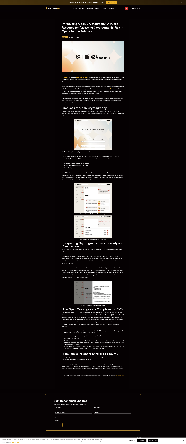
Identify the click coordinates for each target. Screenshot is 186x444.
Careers (111, 8)
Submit (58, 425)
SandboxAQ (65, 77)
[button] (82, 8)
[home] (52, 8)
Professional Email (60, 412)
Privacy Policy (15, 442)
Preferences (132, 440)
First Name (58, 407)
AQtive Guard (109, 89)
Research (90, 8)
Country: (57, 417)
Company (74, 8)
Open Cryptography (81, 77)
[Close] (183, 440)
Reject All (142, 440)
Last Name (97, 407)
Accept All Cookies (153, 440)
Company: (96, 412)
